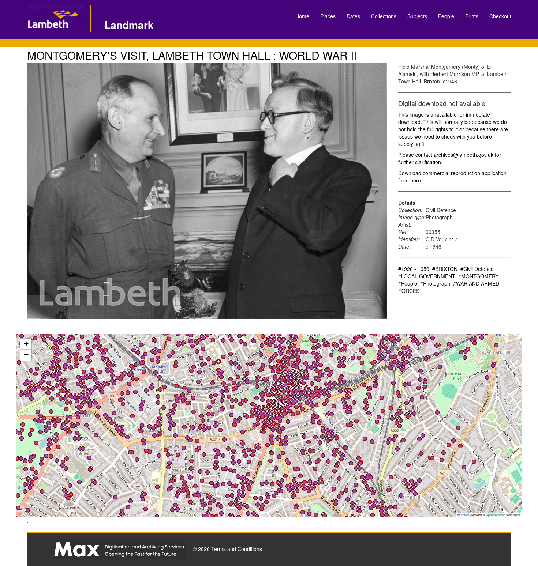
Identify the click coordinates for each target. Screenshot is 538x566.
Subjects (417, 16)
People (446, 16)
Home (302, 16)
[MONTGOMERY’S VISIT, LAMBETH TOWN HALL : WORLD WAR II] (207, 191)
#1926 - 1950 (413, 268)
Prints (471, 16)
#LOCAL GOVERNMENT (426, 276)
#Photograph (435, 283)
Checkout (500, 16)
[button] (272, 484)
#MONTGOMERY (478, 276)
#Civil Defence (477, 268)
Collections (383, 16)
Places (328, 16)
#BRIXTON (444, 268)
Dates (353, 16)
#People (407, 283)
